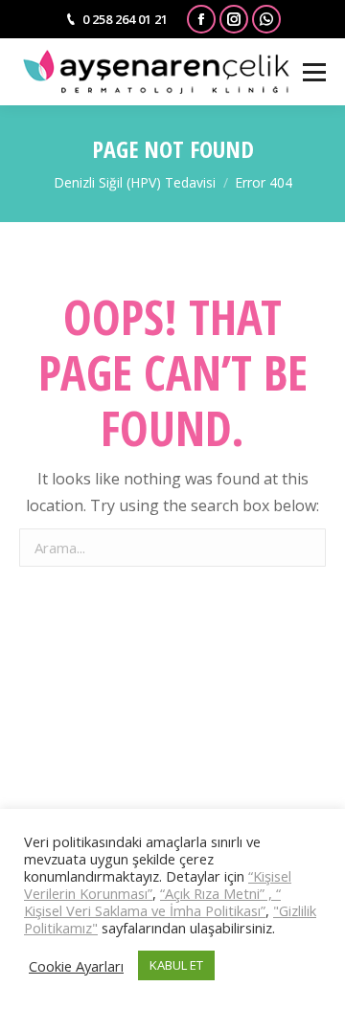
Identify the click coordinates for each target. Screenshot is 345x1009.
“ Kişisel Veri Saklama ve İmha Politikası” (152, 902)
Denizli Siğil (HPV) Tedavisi (135, 182)
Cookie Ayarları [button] (76, 966)
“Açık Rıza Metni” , (218, 893)
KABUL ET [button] (176, 965)
